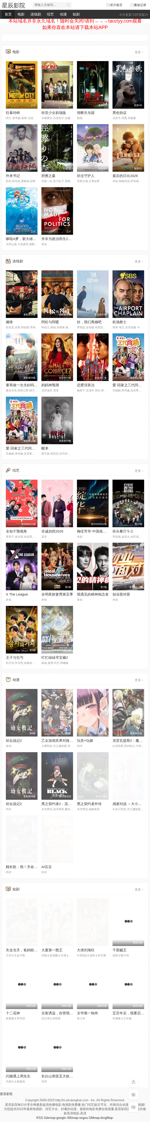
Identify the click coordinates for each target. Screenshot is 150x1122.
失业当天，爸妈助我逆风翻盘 (29, 950)
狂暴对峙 (13, 113)
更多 (138, 52)
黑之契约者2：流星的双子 (61, 804)
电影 (21, 14)
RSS (39, 1117)
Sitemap (49, 1117)
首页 (8, 14)
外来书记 (13, 176)
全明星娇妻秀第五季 (57, 594)
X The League (17, 594)
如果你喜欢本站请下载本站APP (75, 27)
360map (72, 1117)
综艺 (50, 14)
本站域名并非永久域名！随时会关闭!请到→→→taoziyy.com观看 (75, 20)
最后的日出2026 (125, 176)
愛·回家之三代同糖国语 (24, 448)
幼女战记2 (14, 741)
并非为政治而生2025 (57, 239)
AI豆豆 (46, 867)
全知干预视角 (16, 531)
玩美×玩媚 (85, 741)
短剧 (76, 14)
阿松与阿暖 (50, 322)
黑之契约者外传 (89, 804)
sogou (83, 1117)
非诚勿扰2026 (52, 531)
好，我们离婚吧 (89, 322)
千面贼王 (119, 950)
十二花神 (13, 1013)
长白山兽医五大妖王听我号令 (64, 1076)
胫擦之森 (48, 176)
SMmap (94, 1117)
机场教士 (119, 322)
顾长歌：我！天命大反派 (25, 867)
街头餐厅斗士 (123, 531)
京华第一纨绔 (87, 1013)
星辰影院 (13, 5)
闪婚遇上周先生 (18, 1076)
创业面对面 (121, 594)
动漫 (63, 14)
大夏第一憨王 (51, 950)
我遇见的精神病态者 (93, 594)
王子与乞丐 (14, 658)
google (61, 1117)
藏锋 (9, 322)
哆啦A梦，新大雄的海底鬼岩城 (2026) (35, 239)
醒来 (44, 448)
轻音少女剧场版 (53, 113)
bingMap (107, 1117)
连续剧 (35, 14)
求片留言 (116, 5)
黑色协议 (119, 113)
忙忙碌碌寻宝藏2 (54, 658)
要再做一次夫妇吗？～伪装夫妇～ (32, 385)
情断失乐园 (86, 113)
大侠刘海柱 (86, 950)
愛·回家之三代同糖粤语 (130, 385)
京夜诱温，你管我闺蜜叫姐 (62, 1013)
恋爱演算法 (86, 385)
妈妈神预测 (50, 385)
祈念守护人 (86, 176)
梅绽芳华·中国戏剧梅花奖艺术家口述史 (107, 531)
